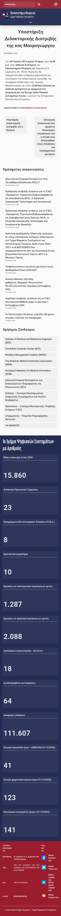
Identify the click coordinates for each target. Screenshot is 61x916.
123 (10, 798)
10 (8, 572)
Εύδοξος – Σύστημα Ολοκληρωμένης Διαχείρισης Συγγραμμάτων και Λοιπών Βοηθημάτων (25, 396)
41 (8, 765)
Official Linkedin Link (51, 877)
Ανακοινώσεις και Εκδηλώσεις (34, 108)
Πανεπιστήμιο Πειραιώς (22, 13)
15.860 (15, 475)
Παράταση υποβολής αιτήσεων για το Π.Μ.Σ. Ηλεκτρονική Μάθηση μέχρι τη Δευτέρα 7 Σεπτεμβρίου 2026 (28, 302)
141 (10, 830)
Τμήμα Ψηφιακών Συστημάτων (22, 16)
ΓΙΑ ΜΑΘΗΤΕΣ (12, 425)
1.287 (13, 604)
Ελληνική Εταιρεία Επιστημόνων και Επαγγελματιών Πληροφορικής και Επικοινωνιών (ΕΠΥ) (23, 383)
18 (8, 669)
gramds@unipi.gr (20, 896)
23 (8, 507)
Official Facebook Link (52, 858)
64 (8, 701)
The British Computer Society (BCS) (23, 348)
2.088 (13, 636)
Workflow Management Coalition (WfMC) (25, 355)
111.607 (17, 733)
